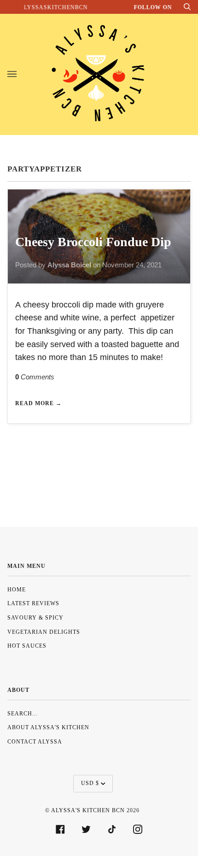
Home (16, 589)
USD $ (90, 783)
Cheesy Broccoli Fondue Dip (93, 242)
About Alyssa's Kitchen (48, 727)
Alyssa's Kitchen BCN (88, 810)
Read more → (38, 403)
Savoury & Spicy (35, 617)
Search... (22, 713)
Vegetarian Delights (43, 632)
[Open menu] (21, 74)
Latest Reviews (33, 603)
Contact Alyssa (34, 741)
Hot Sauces (27, 646)
